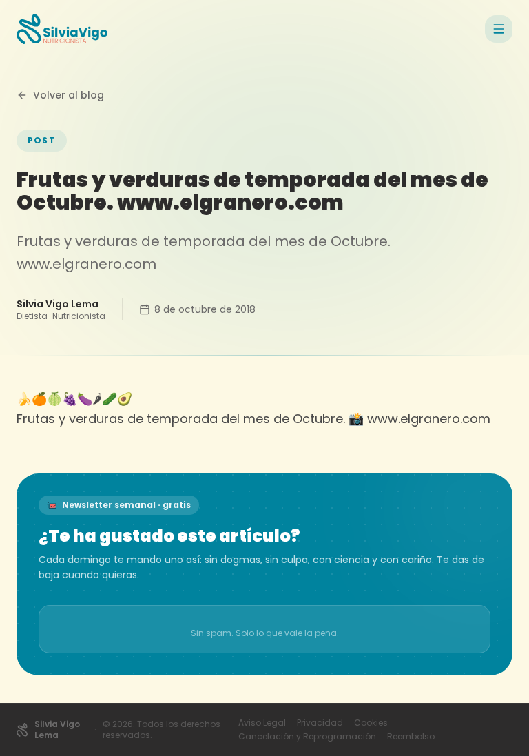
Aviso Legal (262, 722)
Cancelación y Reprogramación (307, 736)
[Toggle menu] (498, 29)
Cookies (371, 722)
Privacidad (320, 722)
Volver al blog (68, 95)
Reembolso (411, 736)
